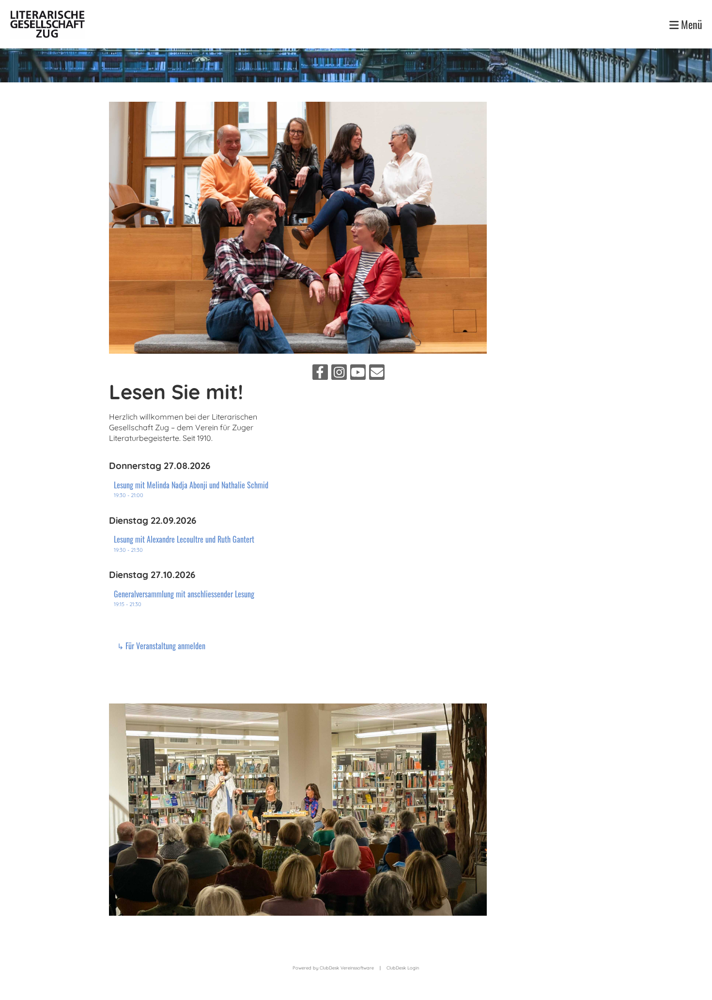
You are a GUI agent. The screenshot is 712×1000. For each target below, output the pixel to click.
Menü (690, 24)
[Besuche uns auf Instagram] (339, 374)
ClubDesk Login (403, 967)
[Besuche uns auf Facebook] (320, 374)
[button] (196, 489)
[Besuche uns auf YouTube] (358, 374)
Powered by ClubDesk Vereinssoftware (333, 967)
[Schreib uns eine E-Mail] (377, 374)
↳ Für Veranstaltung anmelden (160, 646)
